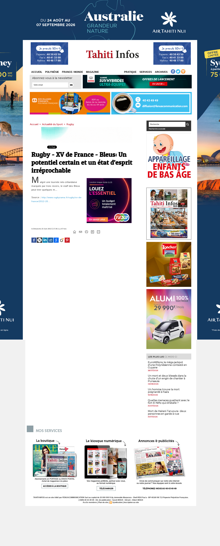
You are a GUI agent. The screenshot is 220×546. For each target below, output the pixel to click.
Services (145, 72)
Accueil (36, 72)
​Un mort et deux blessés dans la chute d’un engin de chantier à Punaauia (167, 378)
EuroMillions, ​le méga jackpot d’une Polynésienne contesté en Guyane (167, 365)
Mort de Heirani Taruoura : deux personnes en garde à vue (167, 412)
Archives (161, 72)
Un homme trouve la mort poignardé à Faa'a (164, 391)
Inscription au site (131, 502)
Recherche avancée (157, 129)
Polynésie (52, 72)
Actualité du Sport (52, 124)
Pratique (130, 72)
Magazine (92, 72)
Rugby (70, 124)
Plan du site (103, 502)
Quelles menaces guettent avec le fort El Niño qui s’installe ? (168, 401)
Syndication (117, 502)
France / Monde (72, 72)
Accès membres (90, 502)
